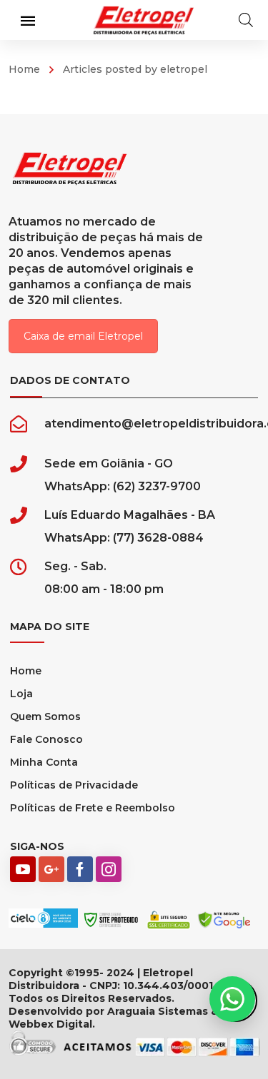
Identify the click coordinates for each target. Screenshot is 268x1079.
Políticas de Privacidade (74, 785)
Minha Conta (44, 762)
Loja (21, 693)
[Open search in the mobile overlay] (246, 20)
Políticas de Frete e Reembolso (92, 807)
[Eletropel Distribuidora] (143, 19)
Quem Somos (45, 716)
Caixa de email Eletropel (83, 336)
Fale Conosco (46, 739)
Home (24, 69)
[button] (232, 999)
